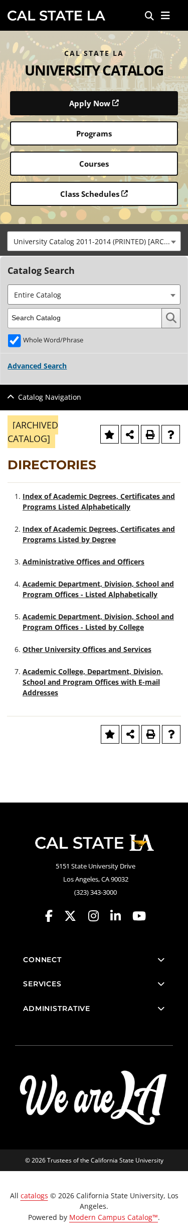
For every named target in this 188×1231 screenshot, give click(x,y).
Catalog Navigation (49, 397)
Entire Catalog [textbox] (37, 295)
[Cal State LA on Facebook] (53, 916)
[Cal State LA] (94, 843)
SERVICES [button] (42, 983)
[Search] (149, 16)
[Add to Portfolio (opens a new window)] (109, 434)
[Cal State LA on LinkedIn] (120, 916)
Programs (94, 133)
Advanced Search (37, 366)
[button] (165, 16)
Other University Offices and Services (87, 649)
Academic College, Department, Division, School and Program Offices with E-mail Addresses (93, 682)
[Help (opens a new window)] (170, 434)
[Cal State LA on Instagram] (98, 916)
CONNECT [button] (42, 959)
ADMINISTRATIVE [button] (56, 1008)
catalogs (34, 1195)
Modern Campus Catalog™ (113, 1217)
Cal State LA (56, 16)
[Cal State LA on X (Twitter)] (75, 916)
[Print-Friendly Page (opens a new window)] (150, 434)
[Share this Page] (130, 434)
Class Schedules (89, 194)
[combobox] (94, 241)
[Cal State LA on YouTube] (139, 916)
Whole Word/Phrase (53, 340)
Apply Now (89, 103)
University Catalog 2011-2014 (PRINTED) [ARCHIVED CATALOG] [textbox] (97, 241)
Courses (94, 164)
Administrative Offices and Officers (83, 561)
